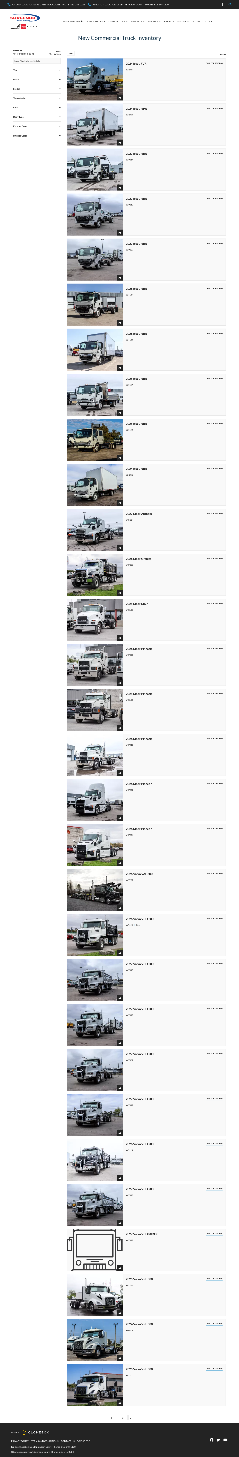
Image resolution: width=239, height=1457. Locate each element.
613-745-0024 (66, 1451)
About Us (203, 21)
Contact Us (68, 1441)
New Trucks (95, 21)
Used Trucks (116, 21)
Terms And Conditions (44, 1441)
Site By (15, 1432)
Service (153, 21)
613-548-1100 (68, 1446)
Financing (184, 21)
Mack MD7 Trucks (73, 21)
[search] (230, 4)
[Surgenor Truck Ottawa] (25, 21)
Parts (168, 21)
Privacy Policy (20, 1441)
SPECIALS (136, 21)
